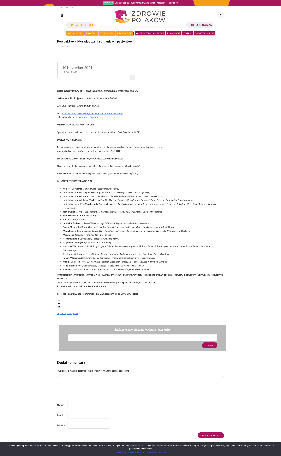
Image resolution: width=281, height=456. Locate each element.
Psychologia (124, 33)
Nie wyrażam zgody (136, 452)
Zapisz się (174, 2)
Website (61, 425)
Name (60, 405)
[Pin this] (59, 309)
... (132, 77)
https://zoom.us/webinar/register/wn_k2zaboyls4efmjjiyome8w (92, 113)
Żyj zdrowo (107, 33)
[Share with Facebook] (59, 300)
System (187, 33)
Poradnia (91, 33)
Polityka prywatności (156, 452)
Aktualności (75, 33)
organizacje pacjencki (67, 313)
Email (60, 415)
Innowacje (173, 33)
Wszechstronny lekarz (150, 33)
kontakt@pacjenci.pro (92, 117)
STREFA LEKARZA (200, 25)
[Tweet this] (59, 303)
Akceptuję (121, 452)
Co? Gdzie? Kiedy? (204, 33)
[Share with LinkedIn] (59, 306)
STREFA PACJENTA (80, 25)
